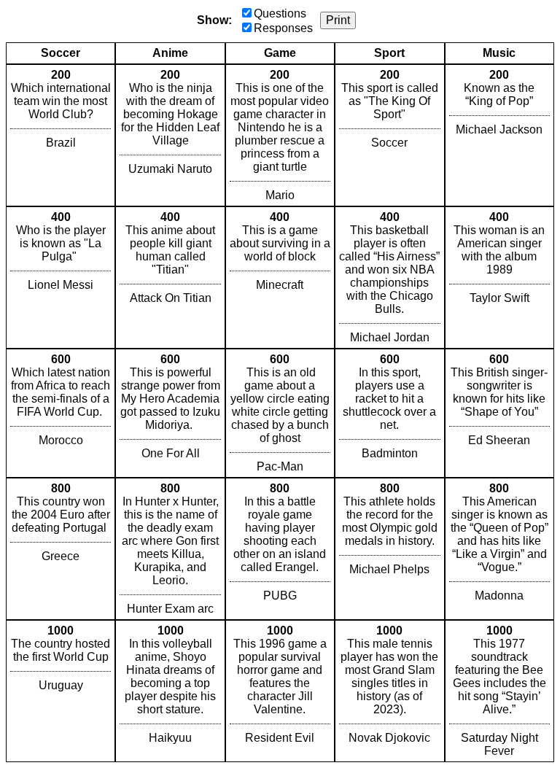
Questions (280, 13)
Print (338, 20)
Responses (283, 28)
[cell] (60, 135)
